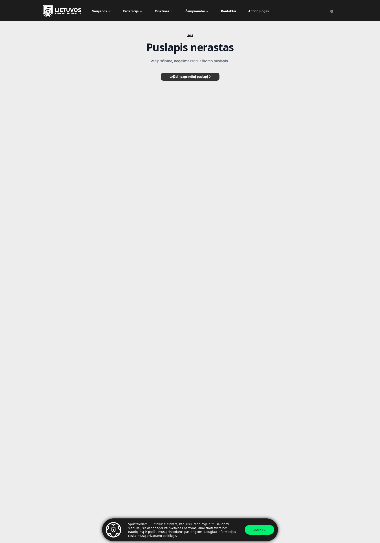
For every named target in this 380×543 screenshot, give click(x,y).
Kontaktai (228, 11)
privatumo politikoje (161, 536)
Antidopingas (258, 11)
